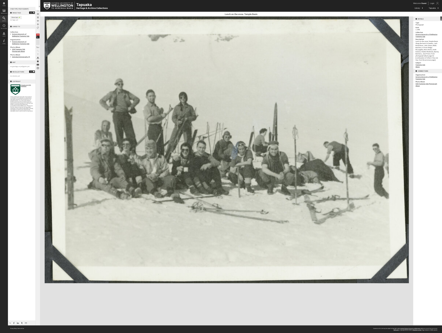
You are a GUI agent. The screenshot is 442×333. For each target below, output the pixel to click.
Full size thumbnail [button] (38, 14)
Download (38, 57)
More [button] (4, 43)
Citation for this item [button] (38, 68)
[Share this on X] (10, 322)
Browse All (4, 13)
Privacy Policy (13, 328)
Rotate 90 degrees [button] (38, 27)
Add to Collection (38, 61)
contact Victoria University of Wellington (411, 328)
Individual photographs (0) (21, 57)
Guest (423, 3)
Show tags (15, 17)
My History (4, 28)
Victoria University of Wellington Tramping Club (20, 35)
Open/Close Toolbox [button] (39, 4)
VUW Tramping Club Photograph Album (18, 50)
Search (4, 21)
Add (31, 12)
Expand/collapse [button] (441, 18)
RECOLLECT (396, 330)
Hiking (418, 67)
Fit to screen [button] (38, 17)
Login (4, 36)
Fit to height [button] (38, 24)
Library (417, 8)
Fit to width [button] (38, 21)
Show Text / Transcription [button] (38, 47)
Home (4, 5)
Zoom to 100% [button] (38, 31)
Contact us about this (38, 64)
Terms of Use (21, 328)
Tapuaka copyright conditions (26, 85)
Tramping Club (420, 65)
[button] (38, 37)
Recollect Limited (417, 330)
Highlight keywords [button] (38, 54)
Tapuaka (432, 8)
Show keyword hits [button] (38, 51)
